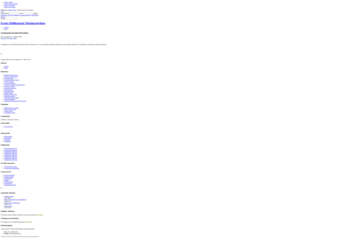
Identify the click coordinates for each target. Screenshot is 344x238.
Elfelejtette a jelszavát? (7, 15)
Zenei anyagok (8, 126)
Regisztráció (35, 15)
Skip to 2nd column (9, 7)
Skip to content (8, 2)
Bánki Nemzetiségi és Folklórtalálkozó (15, 199)
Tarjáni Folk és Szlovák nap (12, 203)
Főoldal (10, 10)
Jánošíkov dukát (8, 196)
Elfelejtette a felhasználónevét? (22, 15)
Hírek (14, 10)
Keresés (3, 17)
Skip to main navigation (11, 4)
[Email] (3, 38)
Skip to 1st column (9, 5)
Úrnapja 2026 (8, 206)
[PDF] (15, 38)
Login (2, 11)
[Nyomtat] (9, 38)
